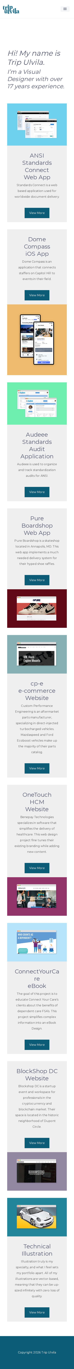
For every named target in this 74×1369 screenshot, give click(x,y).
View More (37, 213)
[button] (65, 9)
